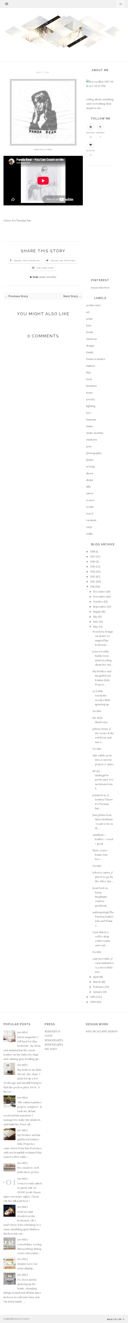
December (99, 591)
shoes (89, 473)
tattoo (90, 493)
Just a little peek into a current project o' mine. (103, 760)
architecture (93, 305)
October (98, 601)
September (99, 606)
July (95, 616)
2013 (92, 576)
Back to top (114, 1319)
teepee (90, 500)
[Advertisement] (99, 220)
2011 (92, 586)
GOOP (48, 1035)
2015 (92, 566)
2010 (92, 996)
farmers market (95, 359)
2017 (92, 556)
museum (91, 419)
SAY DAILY (51, 1049)
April (95, 976)
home (89, 392)
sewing (90, 466)
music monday (47, 276)
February (98, 986)
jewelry (90, 399)
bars (88, 325)
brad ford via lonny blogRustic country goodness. (100, 897)
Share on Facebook (27, 260)
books (89, 332)
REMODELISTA (54, 1040)
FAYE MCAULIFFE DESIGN (102, 1031)
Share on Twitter (63, 260)
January (97, 991)
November (99, 596)
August (97, 611)
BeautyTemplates (22, 1318)
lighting (90, 406)
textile (90, 506)
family (90, 352)
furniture (91, 385)
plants (90, 459)
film (88, 372)
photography (94, 453)
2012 (92, 581)
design (90, 345)
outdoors (91, 439)
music (89, 426)
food (89, 379)
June (95, 621)
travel (89, 513)
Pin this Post (45, 268)
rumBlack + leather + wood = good (102, 839)
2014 (92, 571)
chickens (91, 339)
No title (97, 711)
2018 (92, 551)
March (97, 981)
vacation (91, 520)
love (88, 412)
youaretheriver (100, 287)
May (95, 626)
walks (89, 533)
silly (88, 486)
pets (88, 446)
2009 (93, 1001)
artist (89, 318)
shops (89, 480)
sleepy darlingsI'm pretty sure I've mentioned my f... (102, 779)
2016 (92, 561)
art (88, 312)
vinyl (89, 527)
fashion (90, 365)
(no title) (22, 1032)
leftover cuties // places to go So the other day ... (103, 877)
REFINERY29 (52, 1031)
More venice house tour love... (100, 855)
